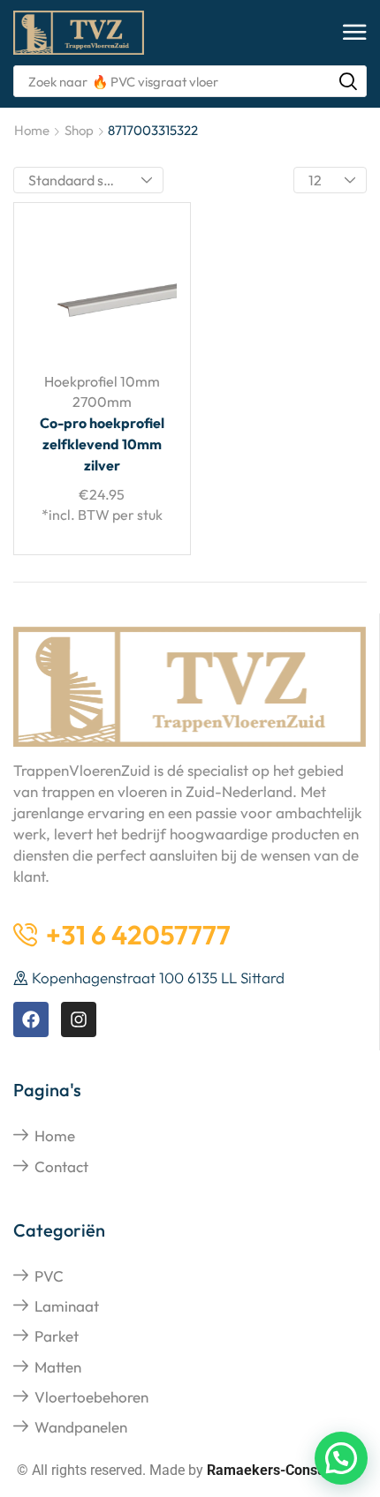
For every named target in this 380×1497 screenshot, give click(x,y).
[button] (355, 33)
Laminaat (66, 1306)
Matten (57, 1367)
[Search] (348, 81)
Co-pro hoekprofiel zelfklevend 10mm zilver (102, 444)
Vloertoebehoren (91, 1397)
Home (31, 130)
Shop (79, 130)
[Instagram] (78, 1019)
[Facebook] (31, 1019)
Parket (56, 1336)
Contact (61, 1166)
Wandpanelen (80, 1427)
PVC (49, 1276)
